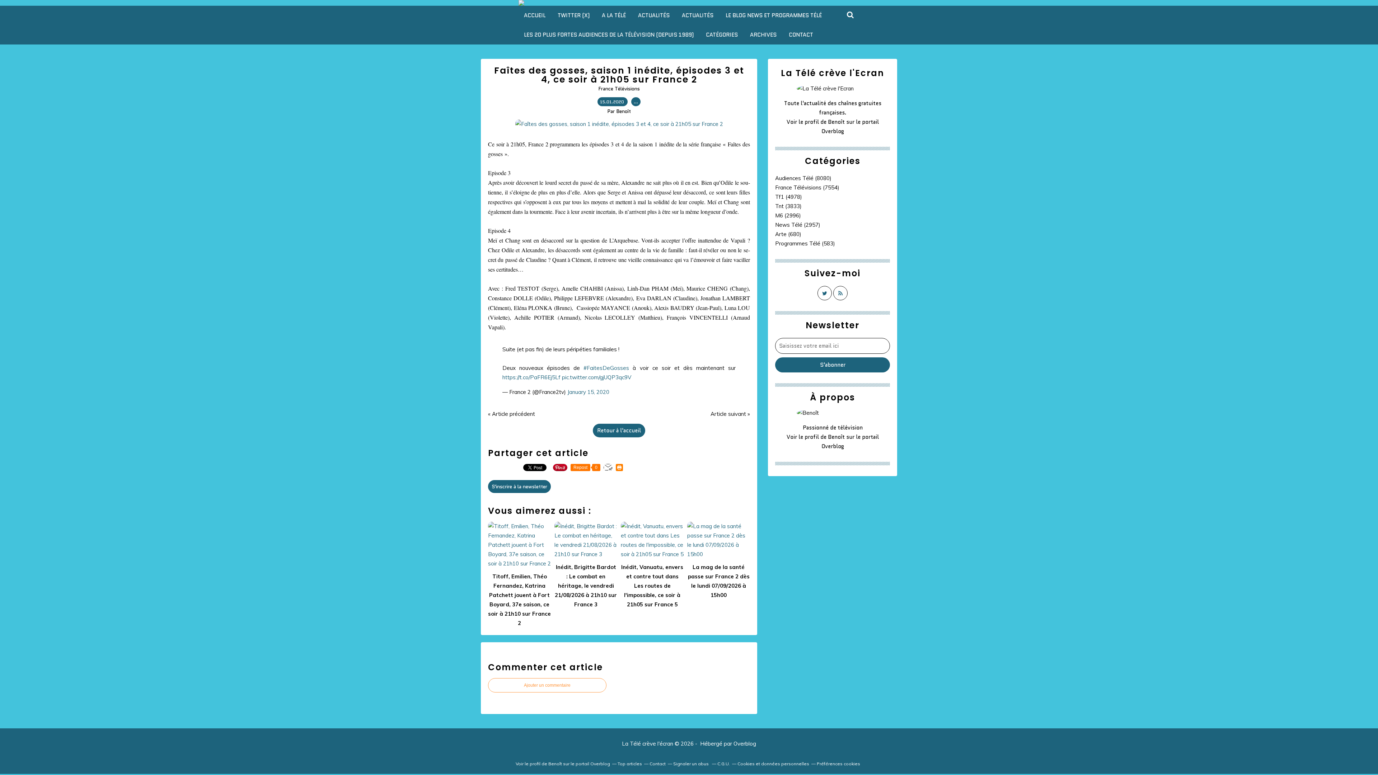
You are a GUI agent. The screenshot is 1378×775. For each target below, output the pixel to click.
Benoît (836, 122)
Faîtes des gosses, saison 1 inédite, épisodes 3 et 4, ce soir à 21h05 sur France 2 (619, 75)
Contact (801, 35)
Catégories (722, 35)
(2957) (797, 224)
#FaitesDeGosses (606, 368)
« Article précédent (511, 413)
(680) (788, 234)
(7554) (807, 187)
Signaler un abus (691, 763)
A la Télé (614, 15)
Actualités (654, 15)
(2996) (788, 215)
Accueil (534, 15)
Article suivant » (730, 413)
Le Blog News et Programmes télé (774, 15)
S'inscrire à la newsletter (519, 486)
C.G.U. (723, 763)
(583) (805, 243)
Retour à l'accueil (619, 431)
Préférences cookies (838, 763)
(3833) (788, 206)
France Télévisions (619, 88)
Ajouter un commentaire (547, 685)
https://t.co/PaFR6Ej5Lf (531, 377)
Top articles (630, 763)
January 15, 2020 (588, 392)
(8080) (803, 178)
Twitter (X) (574, 15)
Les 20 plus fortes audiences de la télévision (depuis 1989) (609, 35)
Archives (763, 35)
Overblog (744, 743)
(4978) (788, 196)
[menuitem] (535, 15)
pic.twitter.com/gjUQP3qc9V (596, 377)
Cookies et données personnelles (773, 763)
